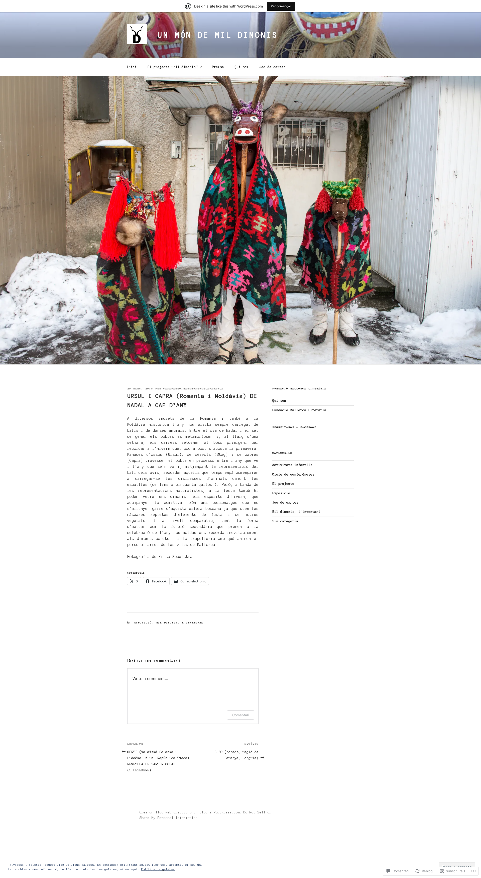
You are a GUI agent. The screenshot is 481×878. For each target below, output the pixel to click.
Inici (132, 67)
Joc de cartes (273, 67)
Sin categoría (285, 521)
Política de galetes (158, 869)
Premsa (218, 67)
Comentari (240, 715)
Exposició (143, 622)
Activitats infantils (292, 465)
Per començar (281, 6)
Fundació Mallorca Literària (299, 410)
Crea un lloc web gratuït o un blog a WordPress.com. (191, 812)
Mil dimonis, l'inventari (180, 622)
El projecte (283, 484)
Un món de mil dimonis (218, 35)
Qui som (242, 67)
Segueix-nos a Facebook (294, 427)
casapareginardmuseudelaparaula (193, 388)
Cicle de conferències (293, 474)
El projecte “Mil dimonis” (173, 67)
